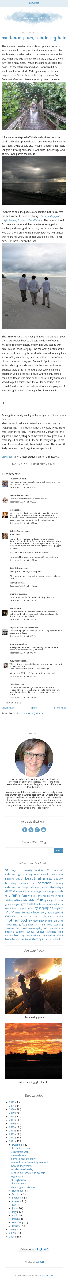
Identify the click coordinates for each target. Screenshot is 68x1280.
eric (7, 895)
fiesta (34, 895)
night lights (17, 1176)
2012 (12, 1137)
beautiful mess (38, 878)
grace (52, 464)
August (16, 1201)
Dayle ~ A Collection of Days (22, 627)
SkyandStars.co (45, 1275)
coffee (51, 887)
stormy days (56, 928)
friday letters (13, 900)
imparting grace (19, 908)
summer (20, 931)
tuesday (19, 935)
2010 (12, 1229)
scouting (58, 924)
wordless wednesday (22, 1169)
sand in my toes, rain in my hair (28, 1173)
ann (61, 874)
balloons (9, 878)
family (26, 895)
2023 (12, 1102)
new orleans (45, 920)
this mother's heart (21, 1148)
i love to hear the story (23, 1158)
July (14, 1204)
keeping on (46, 908)
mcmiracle (10, 916)
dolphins (31, 891)
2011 (12, 1141)
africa (53, 874)
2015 (12, 1127)
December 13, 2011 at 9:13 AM (23, 502)
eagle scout (42, 891)
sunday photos (35, 931)
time (60, 931)
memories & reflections (36, 916)
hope (48, 904)
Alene (12, 510)
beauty (58, 878)
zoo (46, 939)
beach (25, 464)
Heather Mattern (17, 495)
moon (60, 916)
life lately (27, 912)
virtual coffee (41, 935)
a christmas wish (20, 1151)
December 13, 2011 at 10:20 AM (23, 523)
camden (44, 883)
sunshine (51, 931)
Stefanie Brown (17, 568)
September (18, 1197)
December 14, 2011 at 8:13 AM (23, 676)
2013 (12, 1134)
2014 (12, 1130)
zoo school (54, 939)
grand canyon (12, 904)
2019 (12, 1112)
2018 (12, 1116)
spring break (42, 928)
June (14, 1208)
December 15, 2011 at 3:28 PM (23, 698)
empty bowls (56, 891)
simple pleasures (16, 928)
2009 (12, 1233)
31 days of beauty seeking (24, 870)
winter (16, 939)
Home (34, 708)
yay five (24, 939)
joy (36, 908)
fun (40, 900)
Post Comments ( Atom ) (29, 713)
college (59, 887)
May (14, 1212)
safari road (46, 924)
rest (37, 925)
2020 (12, 1109)
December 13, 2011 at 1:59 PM (23, 600)
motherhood (16, 920)
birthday (10, 883)
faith (15, 895)
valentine (29, 936)
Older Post (60, 708)
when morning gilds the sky (34, 1082)
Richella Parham (17, 531)
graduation (57, 900)
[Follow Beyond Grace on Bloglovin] (34, 1251)
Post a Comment (13, 703)
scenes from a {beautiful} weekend (29, 1162)
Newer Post (8, 708)
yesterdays (36, 939)
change (24, 887)
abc (36, 874)
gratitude (27, 904)
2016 (12, 1123)
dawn (8, 891)
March (15, 1218)
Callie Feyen (15, 684)
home (42, 904)
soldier (31, 928)
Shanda (13, 608)
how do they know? (21, 1166)
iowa (30, 908)
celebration (12, 887)
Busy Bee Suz (16, 661)
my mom (33, 920)
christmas (34, 887)
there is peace (18, 1183)
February (17, 1222)
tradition (9, 936)
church (43, 887)
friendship (38, 464)
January (16, 1226)
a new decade (18, 1155)
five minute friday (47, 895)
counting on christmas (23, 1187)
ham (36, 904)
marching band (55, 912)
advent (44, 874)
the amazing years (34, 1017)
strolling (9, 931)
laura (9, 912)
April (15, 1215)
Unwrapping (8, 456)
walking (52, 935)
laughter (58, 908)
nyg (55, 921)
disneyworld (19, 891)
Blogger (40, 1262)
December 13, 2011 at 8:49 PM (23, 653)
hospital (55, 904)
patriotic (30, 924)
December (17, 1144)
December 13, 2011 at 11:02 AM (23, 560)
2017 (12, 1120)
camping (58, 883)
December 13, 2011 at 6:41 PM (23, 636)
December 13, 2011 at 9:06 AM (23, 487)
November (18, 1190)
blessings (23, 883)
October (16, 1194)
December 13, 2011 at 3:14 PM (23, 619)
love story (39, 912)
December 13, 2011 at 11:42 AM (23, 586)
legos (17, 913)
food (60, 895)
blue (33, 883)
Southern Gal (16, 479)
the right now (18, 1180)
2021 (12, 1105)
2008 (12, 1236)
